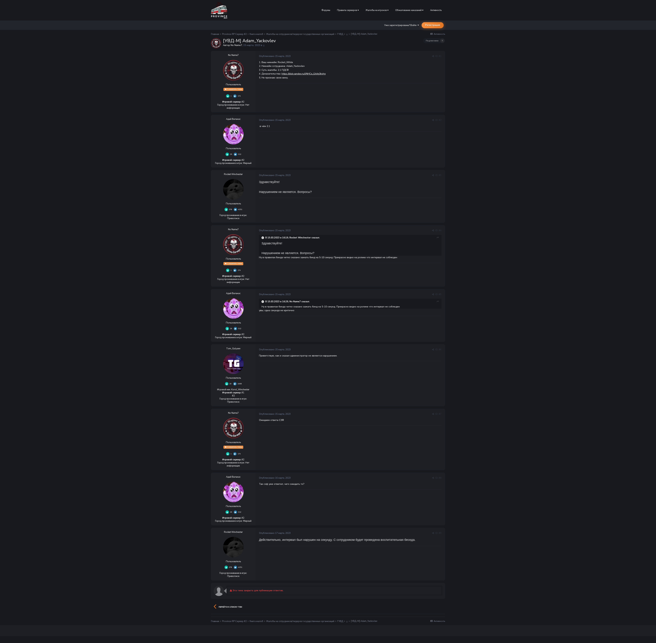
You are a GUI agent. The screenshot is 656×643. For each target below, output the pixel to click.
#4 (440, 230)
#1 (440, 56)
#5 (440, 294)
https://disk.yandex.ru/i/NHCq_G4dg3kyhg (304, 73)
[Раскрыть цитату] (263, 237)
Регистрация (432, 25)
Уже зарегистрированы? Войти (401, 25)
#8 (440, 477)
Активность (436, 10)
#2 (440, 120)
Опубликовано (275, 56)
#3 (440, 175)
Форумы (326, 10)
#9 (440, 533)
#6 (440, 349)
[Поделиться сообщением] (433, 56)
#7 (440, 414)
